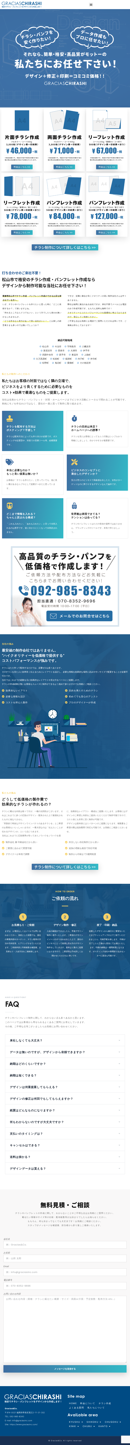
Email (6, 1266)
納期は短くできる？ (23, 1075)
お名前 (6, 1252)
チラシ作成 (105, 1403)
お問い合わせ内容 (12, 1294)
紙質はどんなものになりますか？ (32, 1110)
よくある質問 (76, 1407)
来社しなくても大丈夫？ (26, 1040)
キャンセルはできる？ (25, 1145)
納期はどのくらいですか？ (28, 1064)
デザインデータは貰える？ (28, 1169)
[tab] (65, 1040)
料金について (87, 1403)
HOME (73, 1403)
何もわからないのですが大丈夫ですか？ (37, 1122)
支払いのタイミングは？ (26, 1134)
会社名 (6, 1239)
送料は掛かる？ (20, 1157)
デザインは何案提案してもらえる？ (34, 1087)
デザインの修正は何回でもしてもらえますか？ (41, 1099)
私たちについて (96, 1407)
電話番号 (7, 1280)
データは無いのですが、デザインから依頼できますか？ (47, 1052)
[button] (91, 5)
